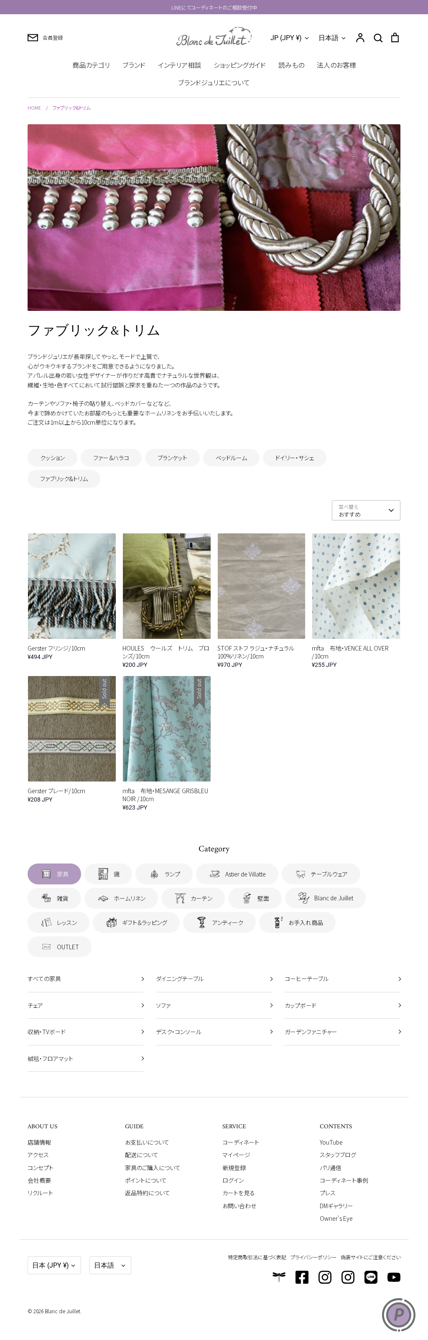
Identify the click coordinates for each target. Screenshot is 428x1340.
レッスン (67, 922)
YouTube (331, 1142)
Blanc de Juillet (333, 898)
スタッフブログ (338, 1154)
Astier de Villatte (245, 874)
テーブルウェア (329, 874)
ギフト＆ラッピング (144, 922)
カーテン (201, 898)
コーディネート (240, 1142)
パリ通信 (330, 1167)
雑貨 (63, 898)
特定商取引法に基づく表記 (257, 1257)
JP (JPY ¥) (286, 38)
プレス (328, 1193)
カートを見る (238, 1193)
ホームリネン (129, 898)
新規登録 (234, 1167)
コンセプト (41, 1167)
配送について (141, 1154)
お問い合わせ (239, 1206)
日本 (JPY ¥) (50, 1265)
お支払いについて (147, 1142)
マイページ (236, 1154)
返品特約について (147, 1193)
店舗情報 (39, 1142)
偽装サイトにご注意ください (370, 1257)
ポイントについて (146, 1180)
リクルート (40, 1193)
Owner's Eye (336, 1218)
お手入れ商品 (305, 922)
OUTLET (68, 947)
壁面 (263, 898)
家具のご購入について (153, 1167)
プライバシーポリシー (313, 1257)
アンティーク (227, 922)
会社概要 (39, 1180)
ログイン (233, 1180)
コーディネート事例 (344, 1180)
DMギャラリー (336, 1206)
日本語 (328, 38)
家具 (63, 874)
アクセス (38, 1154)
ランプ (172, 874)
